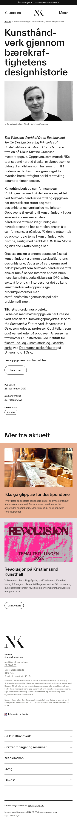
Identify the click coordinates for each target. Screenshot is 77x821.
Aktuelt (7, 21)
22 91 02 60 (10, 665)
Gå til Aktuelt (14, 605)
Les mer (15, 370)
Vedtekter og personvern (46, 812)
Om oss (9, 780)
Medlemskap (14, 758)
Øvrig (8, 769)
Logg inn (14, 12)
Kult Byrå (15, 816)
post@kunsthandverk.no (15, 662)
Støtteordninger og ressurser (25, 747)
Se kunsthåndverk (17, 736)
